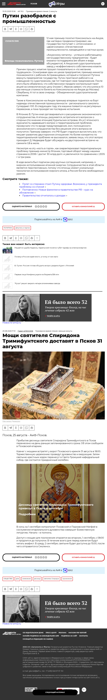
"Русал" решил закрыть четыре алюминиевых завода (37, 283)
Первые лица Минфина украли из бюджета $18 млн (36, 274)
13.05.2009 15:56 (9, 11)
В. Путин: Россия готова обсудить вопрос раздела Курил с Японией (44, 266)
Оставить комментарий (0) (83, 206)
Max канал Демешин (11, 421)
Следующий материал (55, 692)
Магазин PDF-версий (77, 633)
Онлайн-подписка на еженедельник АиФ (41, 636)
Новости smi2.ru (12, 322)
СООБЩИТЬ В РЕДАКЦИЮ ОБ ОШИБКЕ (38, 639)
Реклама (62, 633)
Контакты (83, 636)
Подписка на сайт (69, 636)
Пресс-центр (51, 633)
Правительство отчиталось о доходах (43, 195)
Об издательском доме (33, 633)
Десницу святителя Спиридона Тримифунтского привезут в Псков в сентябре (56, 506)
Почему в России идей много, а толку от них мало (36, 257)
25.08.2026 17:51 (9, 331)
